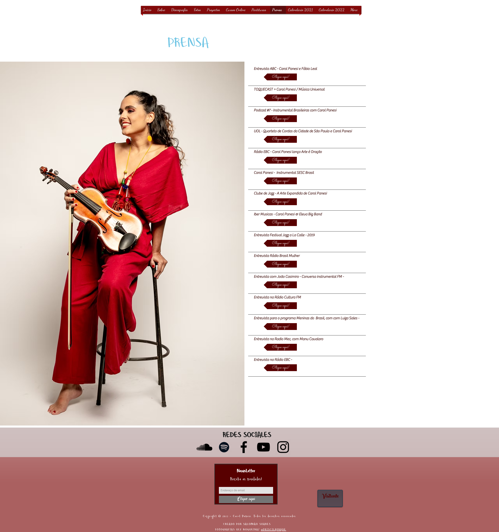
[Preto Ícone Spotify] (224, 447)
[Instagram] (283, 447)
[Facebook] (244, 447)
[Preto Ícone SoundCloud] (204, 447)
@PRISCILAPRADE (273, 530)
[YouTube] (263, 447)
